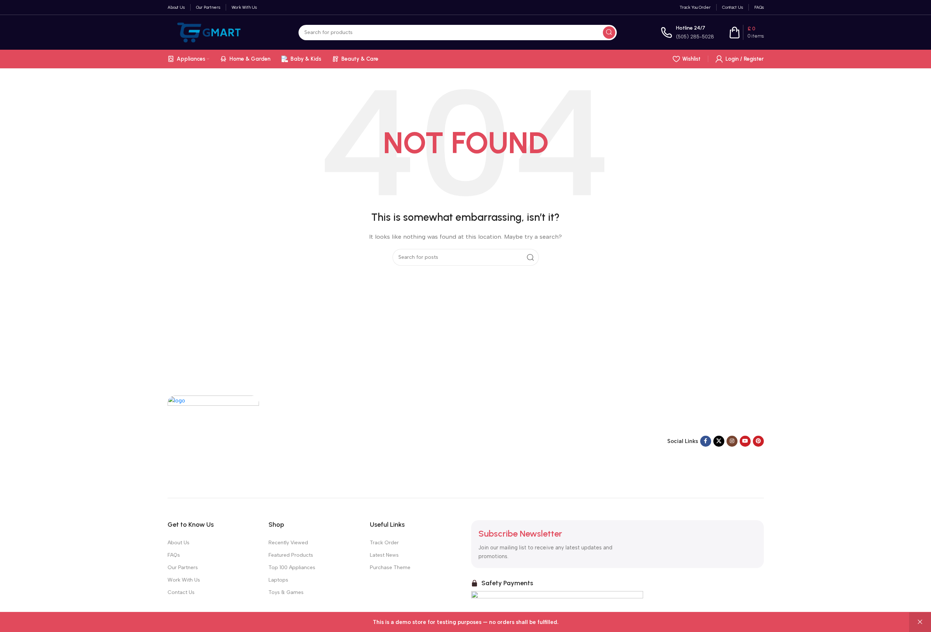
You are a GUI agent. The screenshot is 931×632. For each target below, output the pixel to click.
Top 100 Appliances (292, 567)
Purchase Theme (390, 567)
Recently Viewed (288, 543)
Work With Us (184, 580)
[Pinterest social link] (758, 441)
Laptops (278, 580)
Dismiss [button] (920, 622)
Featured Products (291, 555)
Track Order (384, 543)
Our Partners (183, 567)
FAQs (174, 555)
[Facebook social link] (705, 441)
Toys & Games (286, 592)
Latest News (384, 555)
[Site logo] (211, 32)
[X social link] (718, 441)
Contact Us (181, 592)
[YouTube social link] (745, 441)
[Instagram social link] (732, 441)
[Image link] (213, 440)
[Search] (609, 32)
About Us (178, 543)
